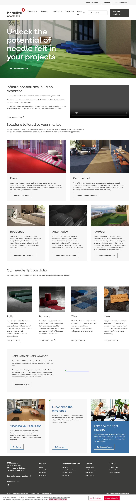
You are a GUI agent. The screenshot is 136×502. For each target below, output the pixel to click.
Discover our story (14, 117)
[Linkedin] (8, 485)
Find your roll (12, 340)
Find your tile (76, 340)
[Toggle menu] (37, 11)
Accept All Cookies (111, 498)
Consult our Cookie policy (58, 500)
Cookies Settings (95, 498)
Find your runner (46, 340)
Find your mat (109, 340)
